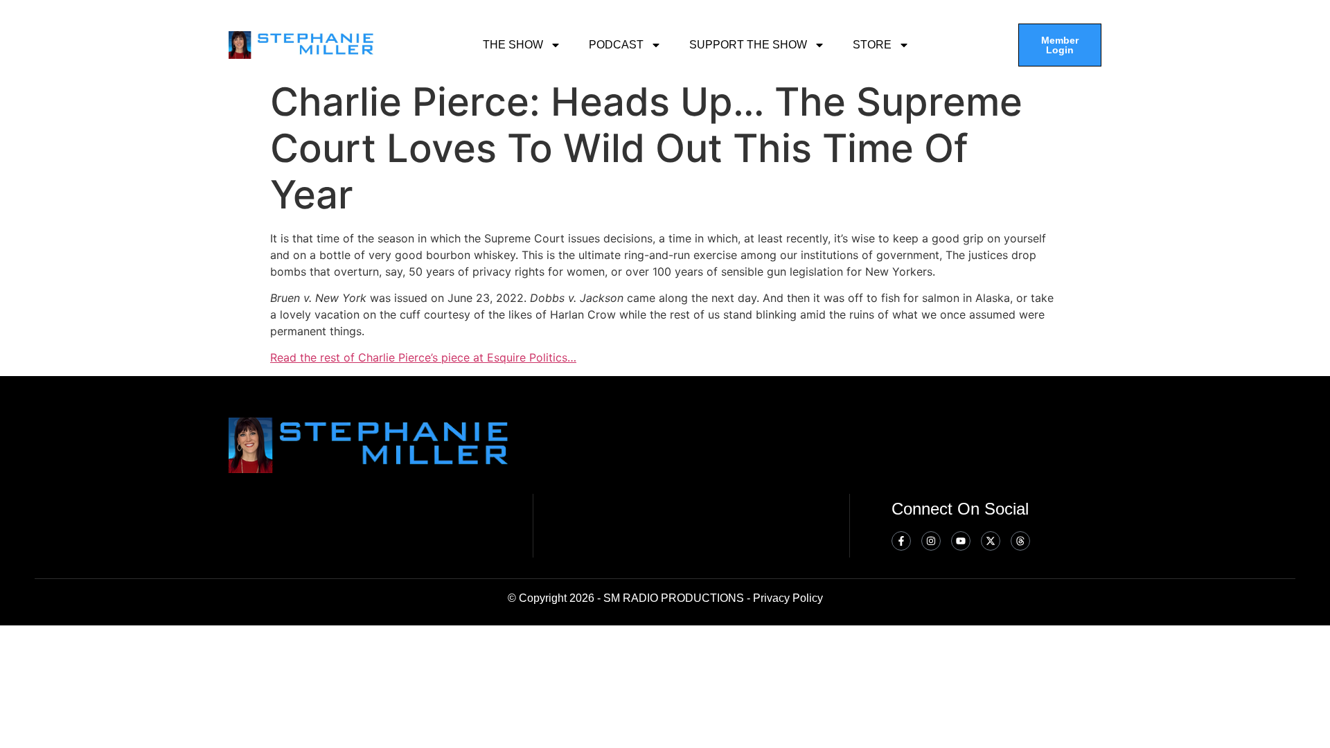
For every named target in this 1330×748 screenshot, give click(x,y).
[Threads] (1020, 541)
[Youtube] (960, 541)
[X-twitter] (990, 541)
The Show (513, 45)
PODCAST (616, 45)
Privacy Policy (788, 598)
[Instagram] (931, 541)
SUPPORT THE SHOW (748, 45)
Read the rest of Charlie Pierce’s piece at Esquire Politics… (423, 357)
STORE (872, 45)
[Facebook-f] (901, 541)
